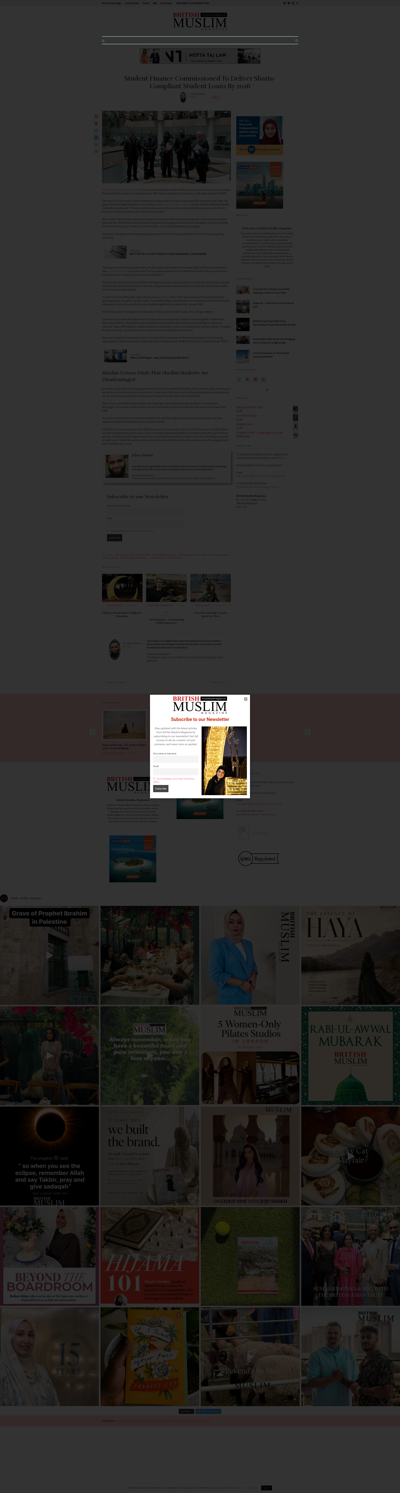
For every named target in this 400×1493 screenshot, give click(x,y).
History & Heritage (111, 3)
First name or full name (164, 753)
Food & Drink (132, 3)
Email (156, 766)
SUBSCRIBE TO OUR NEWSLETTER (192, 3)
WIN (155, 3)
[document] (200, 746)
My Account (166, 3)
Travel (146, 3)
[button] (246, 699)
